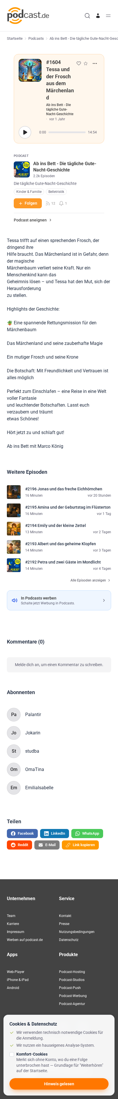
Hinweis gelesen (59, 1084)
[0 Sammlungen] (85, 63)
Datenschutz (68, 940)
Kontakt (65, 916)
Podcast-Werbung (73, 996)
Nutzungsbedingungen (77, 932)
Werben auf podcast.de (25, 940)
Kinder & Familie (29, 192)
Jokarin (32, 733)
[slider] (67, 132)
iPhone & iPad (18, 980)
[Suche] (87, 16)
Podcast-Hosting (72, 972)
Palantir (33, 714)
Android (13, 988)
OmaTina (34, 769)
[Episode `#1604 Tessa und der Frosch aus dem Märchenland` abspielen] (25, 132)
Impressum (15, 932)
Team (11, 916)
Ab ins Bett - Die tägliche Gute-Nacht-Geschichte (59, 109)
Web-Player (15, 972)
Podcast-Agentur (72, 1004)
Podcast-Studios (71, 980)
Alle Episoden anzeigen (88, 580)
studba (32, 751)
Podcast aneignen (30, 220)
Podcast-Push (70, 988)
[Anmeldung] (98, 15)
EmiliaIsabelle (39, 787)
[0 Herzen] (78, 63)
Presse (64, 924)
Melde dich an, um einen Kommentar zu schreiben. (59, 664)
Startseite (15, 38)
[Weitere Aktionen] (94, 63)
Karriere (13, 924)
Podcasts (36, 38)
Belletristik (56, 192)
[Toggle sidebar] (108, 15)
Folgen (31, 203)
